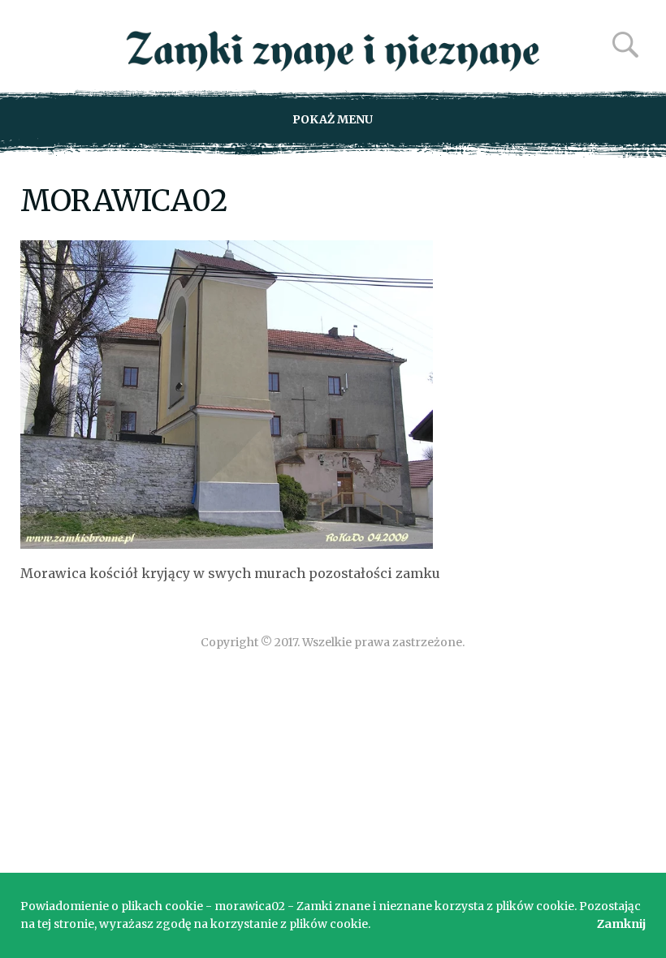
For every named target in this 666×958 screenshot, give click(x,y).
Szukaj (625, 44)
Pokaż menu (332, 119)
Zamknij (621, 924)
